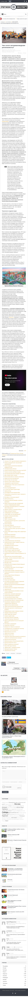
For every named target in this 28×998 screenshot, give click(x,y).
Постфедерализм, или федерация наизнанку (14, 628)
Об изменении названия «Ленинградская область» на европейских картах (13, 757)
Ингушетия (11, 814)
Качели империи (8, 523)
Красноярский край (19, 814)
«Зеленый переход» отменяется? (12, 619)
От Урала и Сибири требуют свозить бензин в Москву (16, 829)
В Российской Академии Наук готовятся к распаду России (16, 907)
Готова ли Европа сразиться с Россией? (13, 551)
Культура (10, 50)
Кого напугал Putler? (9, 578)
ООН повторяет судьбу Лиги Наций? (12, 550)
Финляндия (19, 817)
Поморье (22, 816)
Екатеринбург (19, 809)
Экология (5, 981)
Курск (8, 807)
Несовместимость (8, 576)
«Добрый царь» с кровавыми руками (12, 647)
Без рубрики (5, 966)
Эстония (14, 817)
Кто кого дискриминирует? (10, 487)
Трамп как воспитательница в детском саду (14, 606)
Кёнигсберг (20, 807)
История (7, 50)
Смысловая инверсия (9, 525)
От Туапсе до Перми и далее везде (12, 489)
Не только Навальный (12, 895)
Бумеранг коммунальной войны (11, 515)
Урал (6, 821)
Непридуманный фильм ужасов (11, 545)
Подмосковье (8, 804)
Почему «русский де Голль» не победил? (13, 598)
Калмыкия (14, 810)
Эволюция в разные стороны (11, 649)
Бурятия (14, 809)
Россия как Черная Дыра (10, 579)
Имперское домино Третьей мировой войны (14, 641)
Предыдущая (11, 662)
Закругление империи (9, 633)
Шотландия (19, 653)
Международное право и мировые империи (14, 611)
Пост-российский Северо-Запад (11, 597)
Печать (20, 52)
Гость (8, 938)
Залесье (22, 819)
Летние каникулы (17, 669)
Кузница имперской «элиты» (11, 642)
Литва (11, 807)
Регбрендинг (4, 51)
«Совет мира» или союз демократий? (12, 514)
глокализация (5, 121)
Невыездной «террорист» (10, 536)
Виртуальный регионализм (10, 639)
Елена (8, 953)
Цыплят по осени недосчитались (12, 548)
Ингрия (7, 653)
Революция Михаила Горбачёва (11, 617)
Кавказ (17, 819)
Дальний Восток (13, 812)
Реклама (4, 979)
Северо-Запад (22, 812)
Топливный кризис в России (10, 468)
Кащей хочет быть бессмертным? (12, 478)
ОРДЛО (4, 802)
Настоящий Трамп (18, 947)
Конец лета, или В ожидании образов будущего (15, 564)
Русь (12, 816)
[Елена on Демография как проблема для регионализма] (3, 954)
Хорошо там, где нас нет (13, 663)
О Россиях (9, 879)
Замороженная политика (10, 650)
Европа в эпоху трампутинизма (11, 604)
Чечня (14, 807)
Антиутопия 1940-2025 (9, 625)
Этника (12, 51)
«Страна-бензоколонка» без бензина (12, 540)
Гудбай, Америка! (8, 517)
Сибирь (5, 812)
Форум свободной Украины (10, 511)
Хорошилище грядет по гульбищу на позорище (17, 940)
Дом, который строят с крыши (11, 475)
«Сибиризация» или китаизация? (11, 512)
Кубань (9, 809)
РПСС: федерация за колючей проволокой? (14, 901)
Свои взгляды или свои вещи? (11, 480)
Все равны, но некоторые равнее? (12, 497)
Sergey (8, 947)
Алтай (9, 816)
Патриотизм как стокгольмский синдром (13, 556)
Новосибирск (5, 806)
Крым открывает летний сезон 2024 (15, 911)
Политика (18, 50)
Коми (10, 806)
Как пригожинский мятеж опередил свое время (15, 473)
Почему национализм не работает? (12, 595)
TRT (25, 450)
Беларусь (4, 819)
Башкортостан (13, 802)
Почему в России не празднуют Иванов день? (14, 587)
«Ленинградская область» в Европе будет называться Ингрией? (11, 736)
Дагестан (22, 810)
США (13, 804)
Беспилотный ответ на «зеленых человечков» (14, 476)
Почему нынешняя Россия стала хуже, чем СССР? (15, 470)
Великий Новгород (11, 819)
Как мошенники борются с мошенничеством (14, 600)
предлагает (11, 317)
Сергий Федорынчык (11, 921)
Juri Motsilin (9, 931)
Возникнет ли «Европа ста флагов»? (12, 626)
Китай (7, 802)
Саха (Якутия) (20, 806)
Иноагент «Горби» (8, 586)
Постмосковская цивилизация (14, 874)
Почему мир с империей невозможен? (13, 593)
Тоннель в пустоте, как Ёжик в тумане (13, 472)
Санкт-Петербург (7, 810)
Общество (14, 50)
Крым (18, 810)
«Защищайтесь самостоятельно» (12, 483)
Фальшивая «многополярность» (11, 630)
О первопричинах (8, 565)
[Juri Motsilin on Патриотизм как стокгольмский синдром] (3, 932)
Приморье (8, 817)
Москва (17, 804)
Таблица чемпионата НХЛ (13, 834)
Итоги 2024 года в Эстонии (10, 645)
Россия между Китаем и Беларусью (12, 575)
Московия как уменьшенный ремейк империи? (14, 584)
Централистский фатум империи (12, 561)
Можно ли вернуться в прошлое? (12, 644)
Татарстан (5, 814)
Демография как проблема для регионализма (17, 954)
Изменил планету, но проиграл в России (13, 509)
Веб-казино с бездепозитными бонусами (16, 840)
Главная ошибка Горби (9, 615)
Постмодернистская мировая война (12, 492)
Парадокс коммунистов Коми (11, 612)
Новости (4, 971)
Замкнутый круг (8, 491)
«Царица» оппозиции (9, 547)
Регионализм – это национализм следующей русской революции (15, 869)
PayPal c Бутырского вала (10, 519)
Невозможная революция (10, 534)
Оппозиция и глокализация (10, 623)
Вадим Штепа (4, 49)
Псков (3, 821)
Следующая (17, 668)
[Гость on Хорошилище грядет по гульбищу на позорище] (3, 940)
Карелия (5, 816)
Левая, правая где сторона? (10, 614)
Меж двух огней (8, 562)
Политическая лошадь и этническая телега (14, 570)
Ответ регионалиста (9, 498)
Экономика (9, 51)
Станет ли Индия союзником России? (12, 526)
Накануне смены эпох (9, 634)
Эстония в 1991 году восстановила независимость (15, 461)
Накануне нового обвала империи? (12, 481)
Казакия (4, 817)
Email (25, 52)
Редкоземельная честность (10, 631)
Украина (5, 809)
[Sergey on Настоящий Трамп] (3, 948)
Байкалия (14, 806)
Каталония (13, 653)
